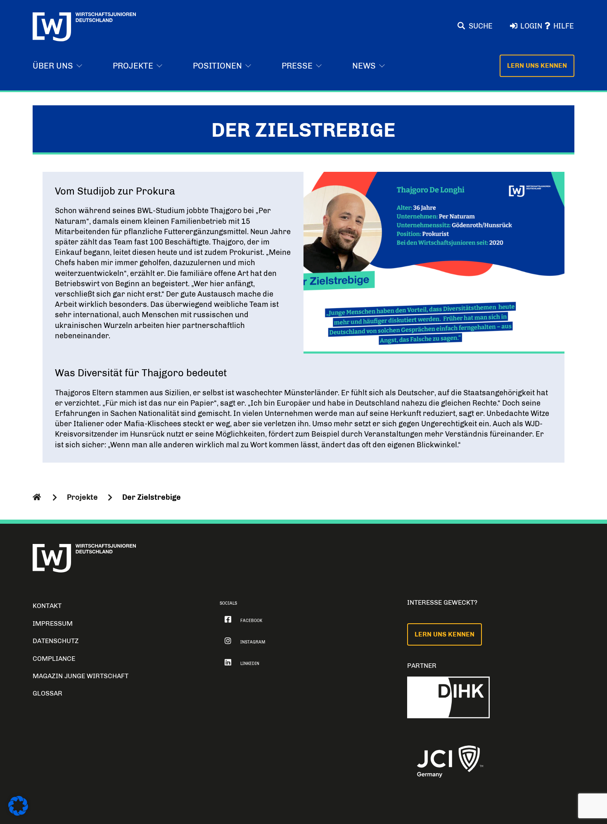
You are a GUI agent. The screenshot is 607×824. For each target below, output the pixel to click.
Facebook (251, 620)
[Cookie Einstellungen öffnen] (18, 813)
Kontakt (47, 606)
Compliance (54, 659)
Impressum (53, 623)
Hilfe (563, 26)
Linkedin (249, 663)
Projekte (82, 497)
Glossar (47, 693)
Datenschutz (56, 641)
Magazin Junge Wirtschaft (80, 676)
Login (531, 26)
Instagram (252, 642)
